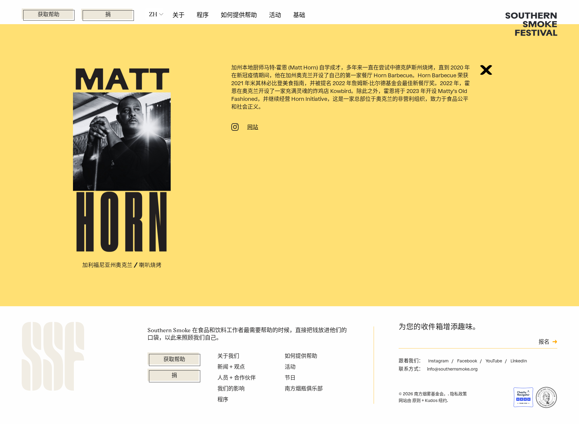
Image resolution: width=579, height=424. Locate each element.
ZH (153, 14)
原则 (416, 400)
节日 (290, 377)
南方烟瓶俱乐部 (304, 388)
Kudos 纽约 (436, 400)
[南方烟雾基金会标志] (53, 357)
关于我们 (228, 356)
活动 (275, 15)
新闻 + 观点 (231, 367)
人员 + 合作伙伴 (236, 377)
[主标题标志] (531, 24)
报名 (544, 342)
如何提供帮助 (239, 15)
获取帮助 (48, 15)
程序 (203, 15)
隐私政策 (458, 394)
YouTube (494, 361)
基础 (299, 15)
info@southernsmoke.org (452, 369)
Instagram (439, 361)
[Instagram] (235, 128)
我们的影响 (231, 388)
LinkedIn (519, 361)
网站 (252, 127)
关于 (178, 15)
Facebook (467, 361)
